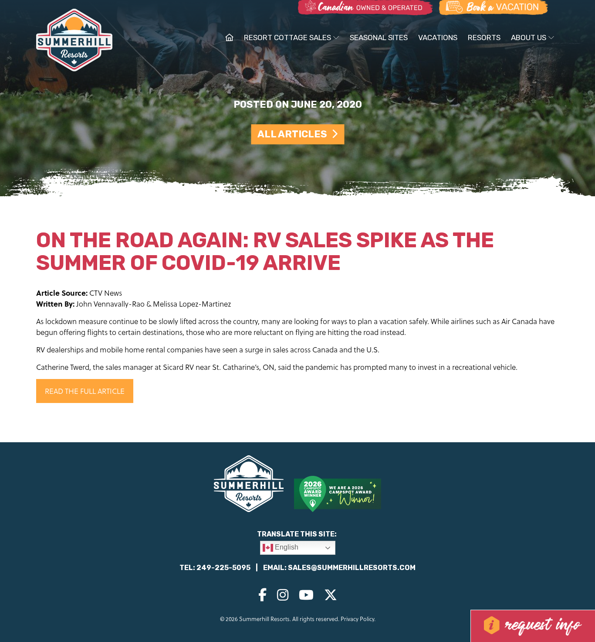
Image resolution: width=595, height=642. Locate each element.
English (285, 547)
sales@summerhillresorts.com (352, 567)
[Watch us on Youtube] (306, 594)
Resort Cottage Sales (288, 37)
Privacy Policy (357, 619)
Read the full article (85, 391)
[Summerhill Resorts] (74, 41)
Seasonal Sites (379, 37)
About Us (529, 37)
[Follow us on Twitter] (330, 594)
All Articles (294, 134)
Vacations (437, 37)
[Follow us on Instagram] (282, 594)
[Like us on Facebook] (262, 594)
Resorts (484, 37)
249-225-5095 (223, 567)
